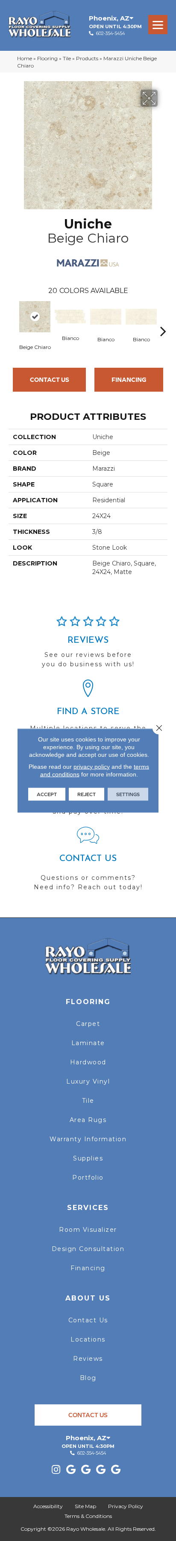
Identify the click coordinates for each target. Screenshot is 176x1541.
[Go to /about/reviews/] (88, 646)
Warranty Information (88, 1139)
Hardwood (88, 1062)
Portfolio (88, 1177)
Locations (88, 1339)
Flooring (47, 58)
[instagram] (56, 1470)
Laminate (88, 1043)
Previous (12, 318)
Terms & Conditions (88, 1516)
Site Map (85, 1506)
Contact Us (49, 379)
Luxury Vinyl (88, 1081)
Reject (86, 794)
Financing (129, 379)
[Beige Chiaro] (35, 316)
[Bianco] (70, 316)
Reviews (88, 1358)
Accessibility (48, 1506)
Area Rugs (88, 1120)
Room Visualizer (88, 1229)
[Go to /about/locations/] (88, 714)
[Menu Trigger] (157, 24)
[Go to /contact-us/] (88, 862)
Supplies (88, 1158)
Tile (67, 58)
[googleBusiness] (71, 1470)
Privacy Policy (125, 1506)
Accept (47, 794)
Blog (88, 1378)
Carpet (88, 1024)
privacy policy (91, 766)
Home (24, 58)
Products (87, 58)
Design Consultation (88, 1249)
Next (163, 318)
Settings (128, 794)
